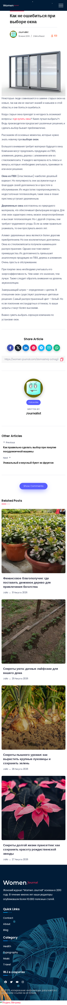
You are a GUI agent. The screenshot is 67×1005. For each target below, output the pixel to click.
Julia (5, 592)
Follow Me (33, 402)
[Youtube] (17, 981)
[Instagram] (22, 981)
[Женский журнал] (11, 5)
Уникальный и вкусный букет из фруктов (28, 463)
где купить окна (22, 119)
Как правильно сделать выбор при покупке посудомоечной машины (29, 449)
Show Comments (33, 486)
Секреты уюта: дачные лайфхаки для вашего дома (30, 671)
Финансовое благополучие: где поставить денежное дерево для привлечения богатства (27, 582)
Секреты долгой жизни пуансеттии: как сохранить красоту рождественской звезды (31, 849)
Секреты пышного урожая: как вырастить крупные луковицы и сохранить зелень (26, 759)
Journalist (23, 32)
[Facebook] (5, 981)
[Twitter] (11, 981)
